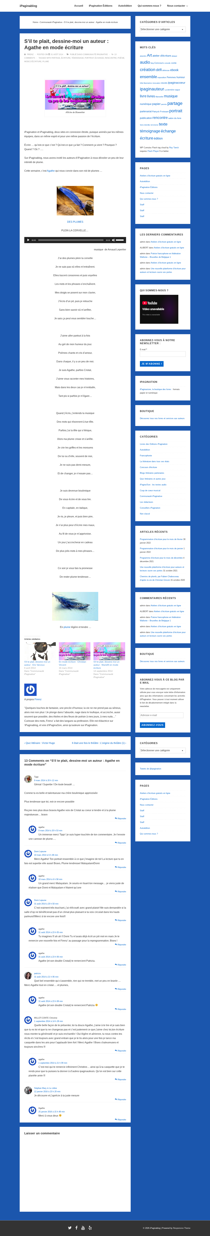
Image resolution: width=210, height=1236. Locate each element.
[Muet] (113, 240)
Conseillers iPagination (150, 508)
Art (149, 55)
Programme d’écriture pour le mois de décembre (161, 558)
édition (158, 138)
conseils (167, 63)
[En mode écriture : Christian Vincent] (74, 651)
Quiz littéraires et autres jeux (153, 479)
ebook (174, 70)
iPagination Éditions (100, 5)
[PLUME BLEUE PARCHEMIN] (75, 200)
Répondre (122, 818)
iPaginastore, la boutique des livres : (156, 389)
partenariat (146, 111)
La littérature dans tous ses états (154, 461)
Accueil (78, 5)
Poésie (121, 58)
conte (173, 63)
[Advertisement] (75, 71)
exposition (162, 77)
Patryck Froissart (160, 111)
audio (145, 62)
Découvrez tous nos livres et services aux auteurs (162, 418)
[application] (75, 240)
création (147, 69)
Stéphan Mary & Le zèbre (45, 1088)
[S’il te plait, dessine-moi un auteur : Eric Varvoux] (40, 651)
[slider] (120, 240)
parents (164, 104)
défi (159, 70)
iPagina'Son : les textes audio (153, 485)
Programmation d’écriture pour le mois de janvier (161, 548)
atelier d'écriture (162, 55)
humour (180, 77)
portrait (89, 58)
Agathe (51, 170)
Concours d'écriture (148, 467)
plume (45, 61)
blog (152, 63)
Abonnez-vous (152, 725)
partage (56, 58)
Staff (142, 204)
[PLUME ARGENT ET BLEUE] (75, 606)
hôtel (141, 83)
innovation (156, 83)
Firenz (38, 699)
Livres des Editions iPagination (153, 444)
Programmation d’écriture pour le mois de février (161, 539)
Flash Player (153, 151)
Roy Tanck (174, 147)
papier (156, 103)
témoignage (77, 58)
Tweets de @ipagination (150, 769)
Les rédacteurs (146, 502)
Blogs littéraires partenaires (152, 473)
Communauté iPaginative (95, 54)
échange (99, 58)
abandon (143, 56)
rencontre (111, 58)
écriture (66, 58)
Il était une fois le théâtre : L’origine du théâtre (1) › (99, 743)
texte (163, 124)
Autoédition (125, 5)
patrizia (37, 973)
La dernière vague (172, 90)
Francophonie (146, 455)
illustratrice (148, 83)
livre (143, 96)
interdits (164, 83)
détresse (166, 70)
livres (151, 96)
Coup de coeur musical (150, 490)
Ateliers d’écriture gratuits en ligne (155, 176)
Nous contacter (176, 5)
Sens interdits (145, 125)
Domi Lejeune (40, 851)
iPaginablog (28, 6)
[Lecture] (28, 240)
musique (171, 96)
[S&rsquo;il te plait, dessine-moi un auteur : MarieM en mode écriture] (109, 651)
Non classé (145, 514)
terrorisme (154, 125)
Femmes (171, 77)
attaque (174, 56)
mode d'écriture (33, 61)
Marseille (159, 97)
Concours (159, 63)
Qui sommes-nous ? (149, 5)
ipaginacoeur (176, 82)
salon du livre (174, 118)
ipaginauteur (152, 89)
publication (146, 118)
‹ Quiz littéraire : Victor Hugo (39, 743)
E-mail (143, 349)
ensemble (148, 77)
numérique (146, 104)
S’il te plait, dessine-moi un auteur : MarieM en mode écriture (106, 665)
